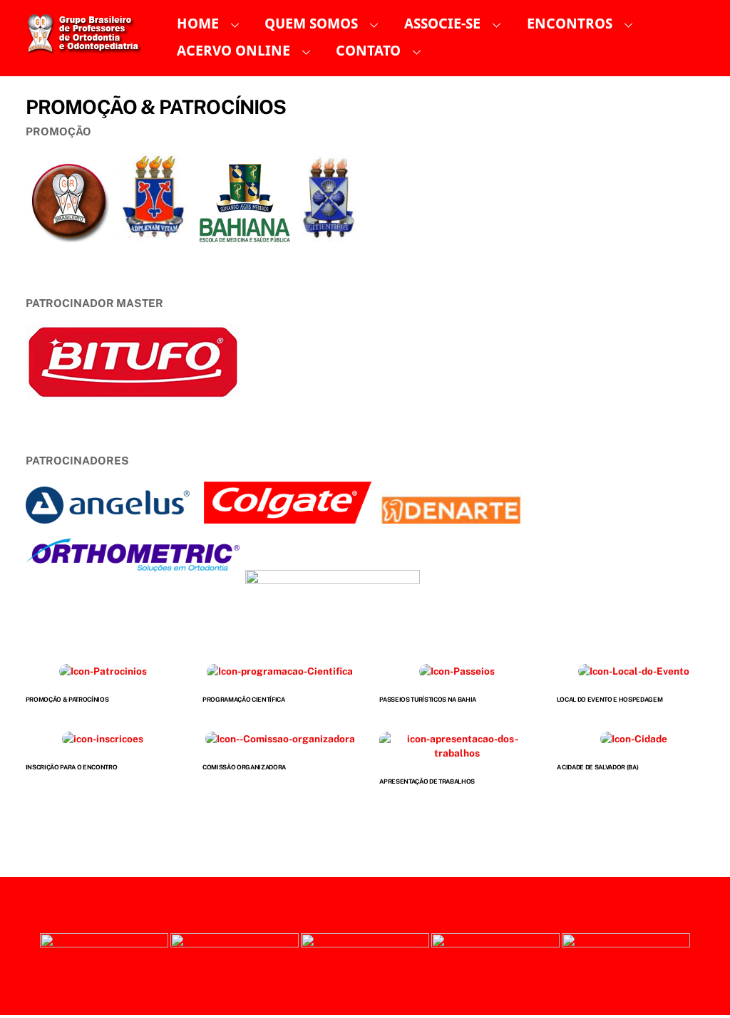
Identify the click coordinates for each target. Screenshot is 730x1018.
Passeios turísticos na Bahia (427, 699)
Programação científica (243, 699)
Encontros (569, 24)
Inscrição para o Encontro (72, 767)
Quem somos (311, 24)
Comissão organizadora (244, 767)
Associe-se (442, 24)
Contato (368, 51)
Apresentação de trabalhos (427, 781)
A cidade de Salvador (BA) (598, 767)
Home (198, 24)
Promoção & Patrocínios (67, 699)
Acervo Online (233, 51)
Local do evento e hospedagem (610, 699)
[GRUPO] (88, 47)
